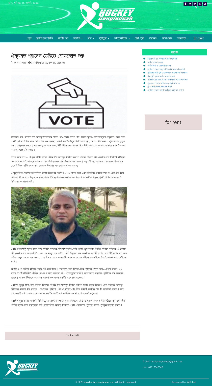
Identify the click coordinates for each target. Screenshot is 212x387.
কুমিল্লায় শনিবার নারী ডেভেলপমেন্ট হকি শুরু (164, 83)
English (199, 38)
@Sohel (191, 382)
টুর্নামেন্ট (103, 38)
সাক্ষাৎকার (167, 38)
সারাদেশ (153, 38)
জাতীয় (77, 38)
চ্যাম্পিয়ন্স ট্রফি (44, 38)
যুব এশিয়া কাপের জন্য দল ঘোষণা (160, 86)
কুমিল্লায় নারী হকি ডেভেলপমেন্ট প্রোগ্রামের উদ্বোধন (167, 72)
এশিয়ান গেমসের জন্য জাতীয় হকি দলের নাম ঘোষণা (166, 69)
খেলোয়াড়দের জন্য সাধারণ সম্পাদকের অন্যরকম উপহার (168, 79)
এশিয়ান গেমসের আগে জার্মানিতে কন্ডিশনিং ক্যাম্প (166, 90)
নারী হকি (139, 38)
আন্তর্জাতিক (121, 38)
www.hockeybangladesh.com (99, 382)
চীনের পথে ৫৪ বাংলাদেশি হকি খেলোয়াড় (162, 58)
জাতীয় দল (63, 38)
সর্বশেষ (174, 52)
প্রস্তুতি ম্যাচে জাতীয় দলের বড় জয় (161, 76)
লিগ (90, 38)
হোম (29, 38)
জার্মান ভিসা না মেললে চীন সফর (159, 65)
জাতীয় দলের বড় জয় (155, 62)
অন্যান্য (182, 38)
